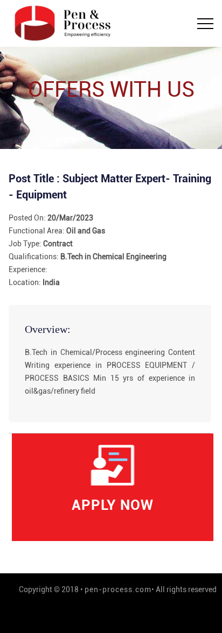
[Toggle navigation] (205, 23)
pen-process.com (118, 589)
